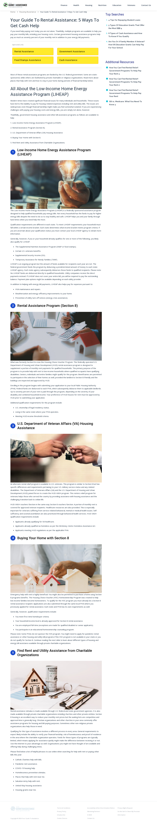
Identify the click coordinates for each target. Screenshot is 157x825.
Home (12, 12)
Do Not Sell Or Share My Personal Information (129, 813)
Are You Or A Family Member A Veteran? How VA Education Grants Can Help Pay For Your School (126, 44)
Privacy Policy (61, 811)
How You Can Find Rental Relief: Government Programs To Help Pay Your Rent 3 (125, 71)
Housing (88, 5)
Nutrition (102, 5)
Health (76, 5)
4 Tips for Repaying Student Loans (124, 20)
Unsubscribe (61, 815)
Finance (64, 5)
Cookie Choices (62, 818)
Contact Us (146, 5)
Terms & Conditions (63, 808)
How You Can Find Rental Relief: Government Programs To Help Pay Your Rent (125, 93)
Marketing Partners (93, 811)
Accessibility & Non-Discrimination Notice (101, 808)
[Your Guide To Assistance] (22, 809)
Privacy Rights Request (125, 808)
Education (117, 5)
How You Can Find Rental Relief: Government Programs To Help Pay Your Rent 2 (125, 82)
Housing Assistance (27, 12)
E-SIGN (89, 815)
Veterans (131, 5)
